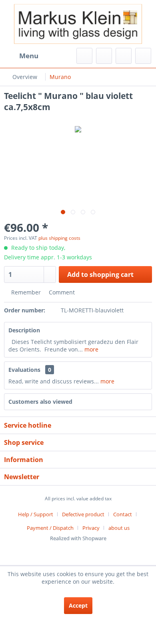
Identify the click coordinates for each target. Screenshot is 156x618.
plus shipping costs (59, 238)
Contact (122, 514)
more (90, 349)
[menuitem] (21, 56)
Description (24, 330)
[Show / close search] (84, 56)
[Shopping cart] (143, 56)
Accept (78, 605)
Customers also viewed (40, 401)
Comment (61, 292)
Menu (28, 55)
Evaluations (24, 369)
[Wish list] (104, 56)
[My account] (124, 56)
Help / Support (35, 514)
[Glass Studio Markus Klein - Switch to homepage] (78, 24)
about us (119, 527)
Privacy (91, 527)
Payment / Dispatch (50, 527)
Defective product (83, 514)
